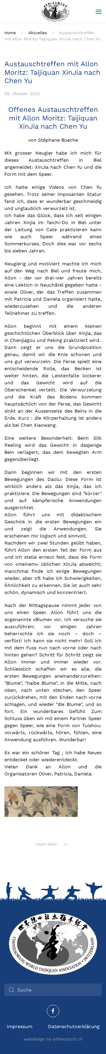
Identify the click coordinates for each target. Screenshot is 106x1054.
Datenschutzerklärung (74, 1026)
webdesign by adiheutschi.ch (53, 1039)
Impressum (19, 1026)
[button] (99, 12)
